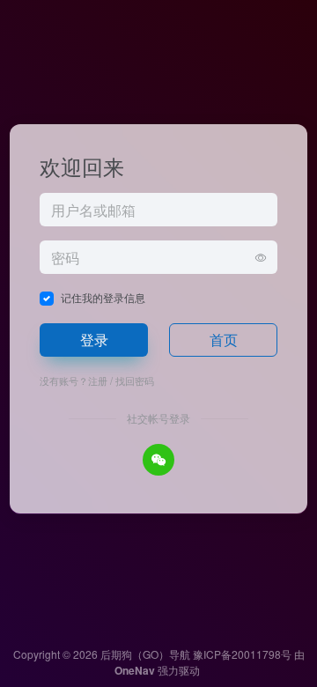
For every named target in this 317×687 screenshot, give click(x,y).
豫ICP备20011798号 (242, 653)
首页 (224, 339)
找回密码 (134, 380)
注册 (97, 380)
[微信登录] (158, 460)
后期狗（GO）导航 (145, 653)
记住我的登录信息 (103, 297)
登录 (94, 339)
